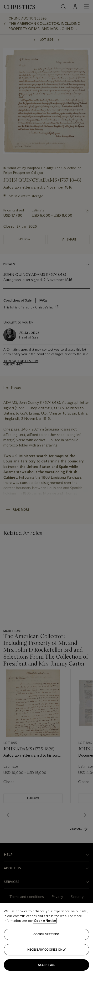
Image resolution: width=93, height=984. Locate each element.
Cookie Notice (45, 920)
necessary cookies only (46, 949)
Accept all (46, 965)
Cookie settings (46, 934)
